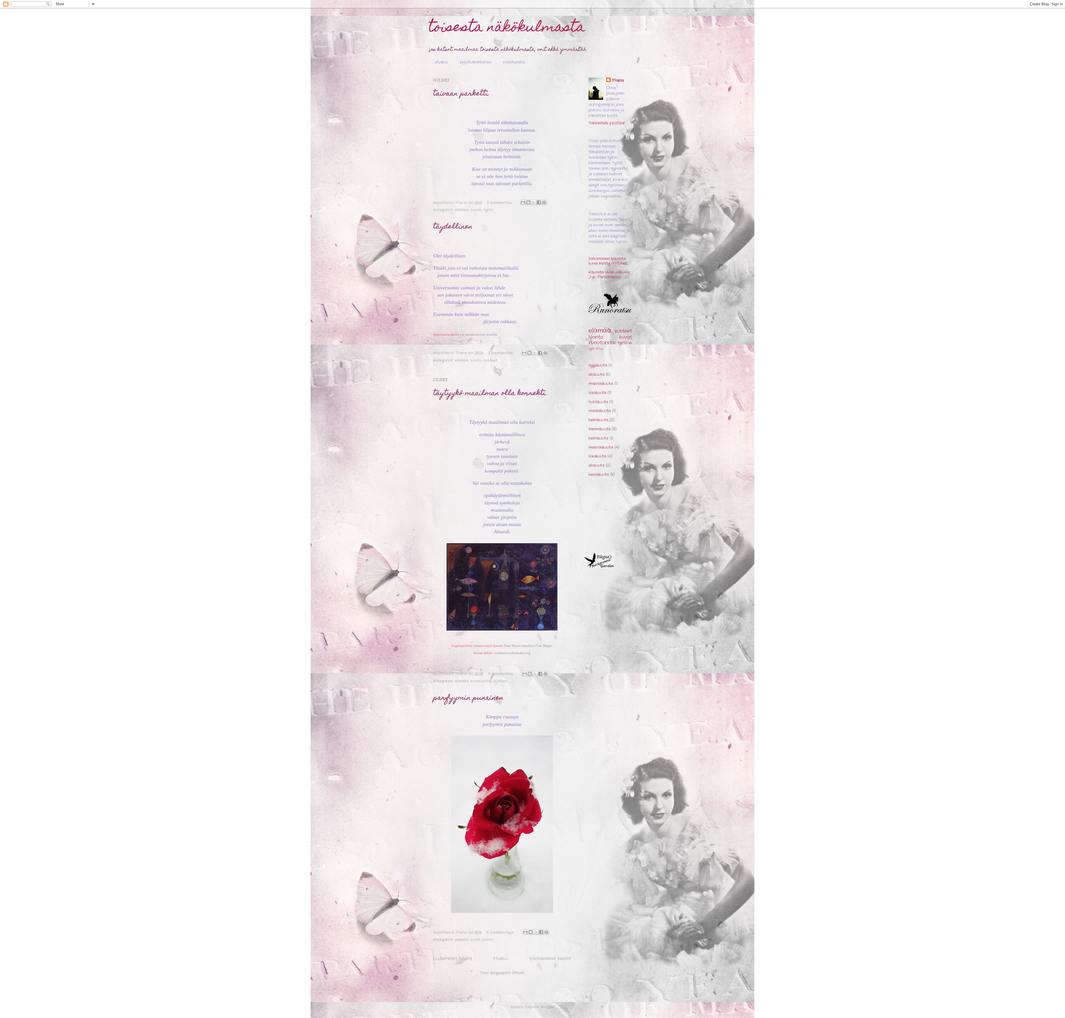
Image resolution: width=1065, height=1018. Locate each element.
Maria (618, 80)
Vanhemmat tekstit (550, 959)
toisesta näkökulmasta (507, 28)
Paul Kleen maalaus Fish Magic (528, 646)
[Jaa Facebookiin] (539, 202)
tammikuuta (599, 429)
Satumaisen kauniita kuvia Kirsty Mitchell (608, 261)
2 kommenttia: (501, 353)
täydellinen (453, 227)
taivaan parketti (461, 94)
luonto (476, 210)
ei (630, 343)
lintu (599, 348)
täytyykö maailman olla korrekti (489, 393)
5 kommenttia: (500, 202)
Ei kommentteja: (501, 932)
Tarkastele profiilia (606, 123)
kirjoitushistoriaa (475, 62)
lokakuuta (597, 393)
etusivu (441, 62)
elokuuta (596, 374)
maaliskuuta (600, 411)
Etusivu (500, 959)
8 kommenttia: (501, 674)
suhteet (491, 360)
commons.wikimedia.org (512, 653)
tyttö (488, 210)
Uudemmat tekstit (452, 959)
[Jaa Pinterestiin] (544, 202)
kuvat (475, 939)
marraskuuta (601, 383)
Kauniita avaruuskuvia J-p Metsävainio (609, 274)
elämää (461, 210)
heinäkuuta (599, 474)
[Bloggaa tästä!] (528, 202)
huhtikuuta (598, 402)
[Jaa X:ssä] (533, 202)
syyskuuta (598, 365)
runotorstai (514, 62)
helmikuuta (598, 420)
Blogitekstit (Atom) (507, 973)
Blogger (547, 1007)
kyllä (592, 348)
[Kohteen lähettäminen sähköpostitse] (523, 202)
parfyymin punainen (468, 698)
